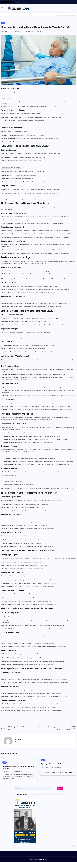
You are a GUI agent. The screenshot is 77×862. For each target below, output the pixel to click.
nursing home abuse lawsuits (31, 207)
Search (60, 788)
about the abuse (38, 153)
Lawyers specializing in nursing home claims (30, 377)
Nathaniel (7, 771)
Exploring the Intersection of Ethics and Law (54, 764)
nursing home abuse (16, 92)
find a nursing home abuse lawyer (31, 704)
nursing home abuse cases (34, 562)
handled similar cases (31, 175)
